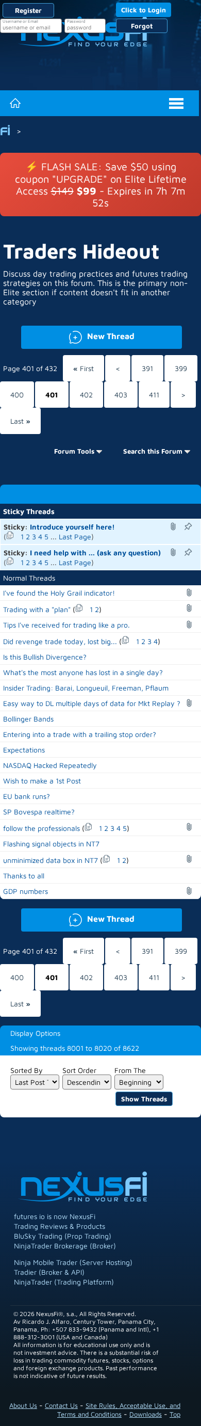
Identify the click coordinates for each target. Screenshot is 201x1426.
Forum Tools (74, 451)
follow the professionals (41, 828)
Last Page (75, 536)
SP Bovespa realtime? (39, 811)
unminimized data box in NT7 (50, 860)
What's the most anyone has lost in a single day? (83, 672)
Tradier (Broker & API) (49, 1272)
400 (17, 394)
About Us (23, 1405)
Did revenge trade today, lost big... (60, 641)
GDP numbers (25, 891)
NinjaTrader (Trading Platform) (64, 1281)
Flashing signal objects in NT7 (51, 843)
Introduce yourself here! (72, 526)
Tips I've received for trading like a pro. (66, 624)
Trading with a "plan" (37, 609)
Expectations (24, 749)
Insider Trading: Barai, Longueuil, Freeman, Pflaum (86, 687)
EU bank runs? (26, 796)
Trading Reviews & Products (59, 1226)
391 (147, 368)
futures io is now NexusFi (54, 1216)
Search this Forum (152, 451)
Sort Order (79, 1070)
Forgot (142, 26)
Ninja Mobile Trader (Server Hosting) (73, 1262)
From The (130, 1070)
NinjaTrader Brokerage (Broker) (65, 1245)
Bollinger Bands (28, 718)
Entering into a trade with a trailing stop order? (79, 734)
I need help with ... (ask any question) (95, 552)
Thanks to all (23, 875)
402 (86, 394)
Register (28, 10)
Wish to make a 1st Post (42, 780)
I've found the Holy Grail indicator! (59, 592)
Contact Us (61, 1405)
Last (20, 420)
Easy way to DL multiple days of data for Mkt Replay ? (91, 703)
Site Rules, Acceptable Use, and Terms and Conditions (118, 1409)
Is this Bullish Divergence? (45, 656)
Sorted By (26, 1070)
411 (154, 394)
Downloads (145, 1414)
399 (181, 368)
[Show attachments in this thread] (175, 526)
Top (175, 1414)
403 (120, 394)
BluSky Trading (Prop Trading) (62, 1235)
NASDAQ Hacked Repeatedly (50, 765)
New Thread (78, 335)
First (83, 368)
